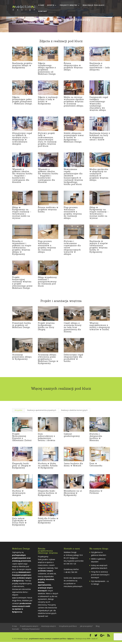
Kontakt (42, 11)
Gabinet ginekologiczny (72, 434)
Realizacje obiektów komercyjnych (74, 410)
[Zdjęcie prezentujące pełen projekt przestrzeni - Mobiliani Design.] (22, 95)
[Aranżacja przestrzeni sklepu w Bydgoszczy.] (22, 352)
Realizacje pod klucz (93, 5)
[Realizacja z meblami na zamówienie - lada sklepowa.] (99, 61)
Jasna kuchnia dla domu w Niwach (73, 464)
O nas (41, 5)
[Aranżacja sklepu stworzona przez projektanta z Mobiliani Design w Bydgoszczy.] (48, 352)
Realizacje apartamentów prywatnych (41, 410)
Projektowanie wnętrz (29, 626)
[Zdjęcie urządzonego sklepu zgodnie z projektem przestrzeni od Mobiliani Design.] (48, 61)
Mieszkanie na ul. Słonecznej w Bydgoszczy (73, 492)
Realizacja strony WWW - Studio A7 (87, 639)
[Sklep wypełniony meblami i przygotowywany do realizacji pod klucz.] (48, 275)
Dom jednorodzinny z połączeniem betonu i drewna (46, 437)
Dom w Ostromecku (95, 464)
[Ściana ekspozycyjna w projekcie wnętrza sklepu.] (74, 61)
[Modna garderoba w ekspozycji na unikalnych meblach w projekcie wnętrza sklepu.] (99, 167)
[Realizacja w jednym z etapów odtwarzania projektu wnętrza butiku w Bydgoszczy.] (99, 239)
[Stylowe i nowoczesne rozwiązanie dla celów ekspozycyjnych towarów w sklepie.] (74, 239)
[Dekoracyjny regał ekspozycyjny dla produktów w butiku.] (74, 352)
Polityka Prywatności (31, 629)
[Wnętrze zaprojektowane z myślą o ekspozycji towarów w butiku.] (99, 321)
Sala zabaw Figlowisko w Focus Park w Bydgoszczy (19, 521)
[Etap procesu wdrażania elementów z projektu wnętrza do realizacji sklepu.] (74, 205)
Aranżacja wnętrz (48, 626)
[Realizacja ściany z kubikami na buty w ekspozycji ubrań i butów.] (99, 131)
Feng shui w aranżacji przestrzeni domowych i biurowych (100, 575)
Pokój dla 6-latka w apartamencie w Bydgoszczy (48, 520)
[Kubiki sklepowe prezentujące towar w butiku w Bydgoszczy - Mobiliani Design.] (74, 131)
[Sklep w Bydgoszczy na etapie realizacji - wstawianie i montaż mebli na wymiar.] (22, 205)
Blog (97, 626)
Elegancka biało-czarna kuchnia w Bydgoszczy (47, 492)
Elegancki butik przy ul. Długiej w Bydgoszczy (21, 465)
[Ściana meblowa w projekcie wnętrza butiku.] (48, 205)
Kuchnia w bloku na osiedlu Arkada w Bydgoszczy (48, 465)
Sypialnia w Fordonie (95, 491)
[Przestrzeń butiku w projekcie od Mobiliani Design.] (22, 321)
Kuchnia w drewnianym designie (18, 492)
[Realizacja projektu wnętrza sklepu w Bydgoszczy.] (22, 61)
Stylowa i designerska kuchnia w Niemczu (95, 437)
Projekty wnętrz (68, 5)
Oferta (50, 5)
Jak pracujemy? (86, 626)
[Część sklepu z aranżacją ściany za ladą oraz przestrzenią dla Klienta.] (74, 321)
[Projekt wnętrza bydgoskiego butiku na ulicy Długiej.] (48, 321)
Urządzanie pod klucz (68, 626)
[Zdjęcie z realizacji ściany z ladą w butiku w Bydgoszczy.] (48, 95)
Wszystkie (18, 410)
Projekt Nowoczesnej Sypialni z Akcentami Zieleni (22, 437)
